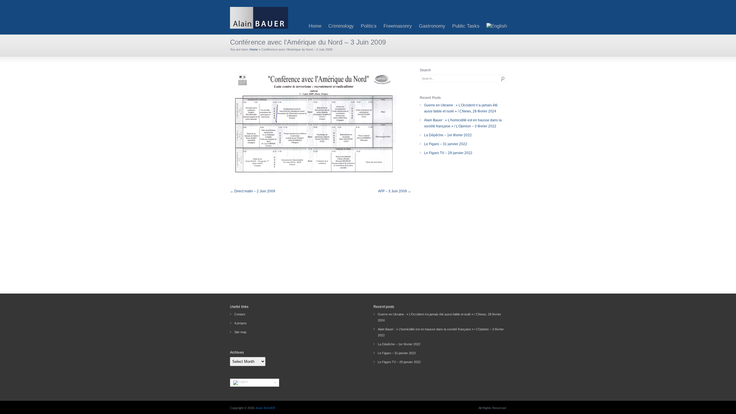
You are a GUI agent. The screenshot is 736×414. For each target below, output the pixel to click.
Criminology (341, 26)
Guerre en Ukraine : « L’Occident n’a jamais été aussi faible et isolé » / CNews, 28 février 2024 (461, 108)
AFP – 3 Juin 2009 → (394, 191)
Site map (240, 332)
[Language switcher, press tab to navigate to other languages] (254, 383)
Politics (369, 26)
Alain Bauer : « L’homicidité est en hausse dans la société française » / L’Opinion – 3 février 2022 (463, 123)
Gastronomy (432, 26)
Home (315, 26)
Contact (239, 314)
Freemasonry (398, 26)
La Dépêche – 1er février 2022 (448, 135)
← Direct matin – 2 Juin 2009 (252, 191)
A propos (240, 323)
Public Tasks (466, 26)
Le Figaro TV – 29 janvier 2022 (448, 153)
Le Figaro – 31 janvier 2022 (445, 144)
